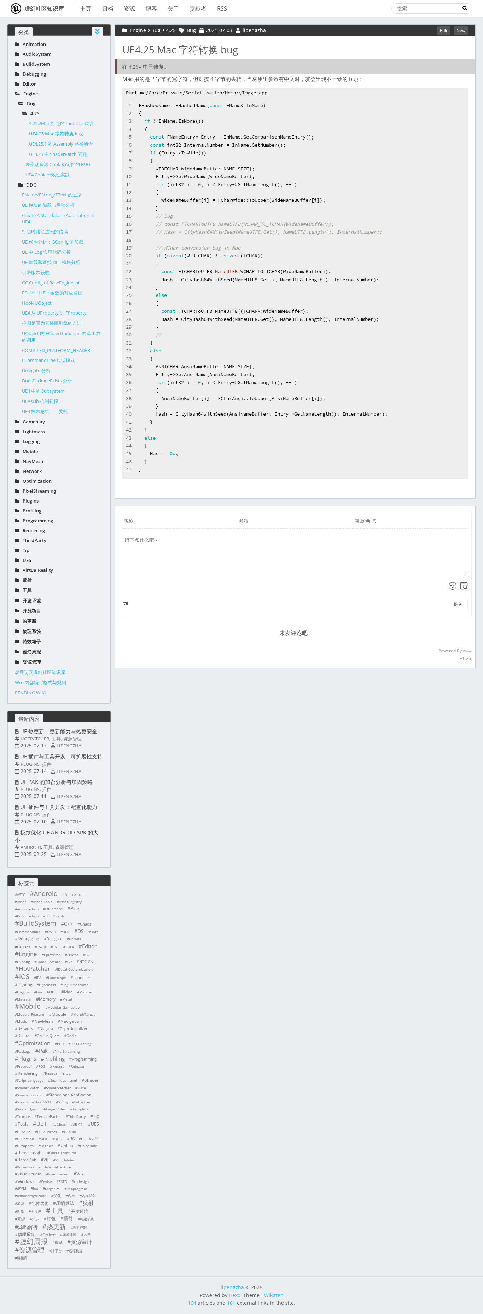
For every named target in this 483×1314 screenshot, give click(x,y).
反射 (25, 580)
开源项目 (30, 611)
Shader (92, 1080)
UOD (58, 1138)
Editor (27, 84)
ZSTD (63, 1181)
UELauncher (47, 1131)
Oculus (23, 1035)
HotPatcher (35, 738)
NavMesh (31, 461)
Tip (24, 550)
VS (57, 1159)
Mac (68, 992)
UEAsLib (23, 1131)
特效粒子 (30, 641)
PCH (60, 1043)
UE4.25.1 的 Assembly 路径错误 (61, 144)
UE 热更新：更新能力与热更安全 (58, 731)
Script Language (30, 1080)
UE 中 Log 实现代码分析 (46, 252)
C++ (68, 923)
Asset (21, 901)
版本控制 (79, 1227)
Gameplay (32, 421)
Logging (29, 441)
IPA (38, 977)
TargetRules (56, 1109)
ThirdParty (32, 540)
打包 (51, 1218)
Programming (36, 520)
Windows (25, 1181)
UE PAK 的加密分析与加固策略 (56, 781)
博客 (151, 8)
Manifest (86, 992)
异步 (35, 1218)
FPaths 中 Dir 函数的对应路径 (52, 292)
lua (35, 1188)
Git (69, 961)
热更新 (27, 621)
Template (80, 1109)
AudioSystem (35, 54)
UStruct (47, 1145)
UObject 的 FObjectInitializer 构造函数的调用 (61, 336)
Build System (28, 916)
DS (80, 931)
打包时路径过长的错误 (45, 231)
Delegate (54, 938)
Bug (29, 103)
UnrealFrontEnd (63, 1152)
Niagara (46, 1028)
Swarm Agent (28, 1109)
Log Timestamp (75, 984)
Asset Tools (42, 901)
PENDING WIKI (30, 693)
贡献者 (198, 8)
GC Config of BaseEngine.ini (50, 283)
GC (87, 954)
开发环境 (30, 600)
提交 (458, 604)
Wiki (80, 1174)
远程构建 (76, 1250)
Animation (32, 44)
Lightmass (32, 431)
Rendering (32, 530)
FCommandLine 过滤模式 (48, 360)
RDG (41, 1066)
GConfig (23, 961)
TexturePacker (49, 1116)
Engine (29, 93)
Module (59, 1014)
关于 (173, 8)
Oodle (71, 1035)
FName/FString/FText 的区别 (52, 195)
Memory (47, 999)
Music (22, 1021)
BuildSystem (34, 64)
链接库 (22, 1257)
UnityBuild (88, 1145)
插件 (46, 764)
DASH (51, 931)
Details (75, 938)
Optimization (35, 481)
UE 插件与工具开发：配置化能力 (58, 806)
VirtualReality (36, 570)
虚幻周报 (30, 652)
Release (77, 1066)
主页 (85, 8)
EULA (69, 946)
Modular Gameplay (63, 1007)
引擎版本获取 (36, 272)
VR (45, 1160)
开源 (21, 1218)
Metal (67, 999)
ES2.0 (41, 946)
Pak (43, 1050)
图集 (20, 1211)
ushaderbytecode (31, 1195)
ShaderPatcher (58, 1087)
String (63, 1101)
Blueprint (54, 908)
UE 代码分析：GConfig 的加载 (52, 242)
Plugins (29, 501)
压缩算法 (65, 1203)
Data (95, 931)
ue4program (76, 1188)
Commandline (28, 931)
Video (70, 1159)
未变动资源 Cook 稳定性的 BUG (57, 164)
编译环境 (69, 1234)
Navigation (71, 1021)
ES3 (56, 946)
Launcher (81, 977)
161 (231, 1303)
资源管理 (30, 662)
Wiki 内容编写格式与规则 (40, 682)
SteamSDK (42, 1101)
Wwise (46, 1181)
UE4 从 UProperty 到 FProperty (54, 313)
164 (192, 1303)
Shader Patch (28, 1087)
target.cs (52, 1188)
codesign (81, 1181)
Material (24, 999)
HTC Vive (87, 961)
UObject (76, 1138)
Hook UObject (37, 303)
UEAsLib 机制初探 (40, 401)
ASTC (21, 894)
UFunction (25, 1138)
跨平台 (56, 1250)
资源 (129, 8)
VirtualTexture (59, 1167)
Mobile (28, 451)
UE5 (25, 560)
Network (30, 471)
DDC (29, 185)
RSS (222, 8)
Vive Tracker (58, 1174)
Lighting (24, 984)
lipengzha (69, 746)
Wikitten (274, 1295)
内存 (71, 1195)
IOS (24, 976)
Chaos (85, 924)
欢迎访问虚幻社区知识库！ (42, 672)
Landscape (57, 977)
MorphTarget (84, 1014)
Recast (58, 1066)
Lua (39, 992)
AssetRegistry (70, 901)
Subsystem (83, 1101)
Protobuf (24, 1066)
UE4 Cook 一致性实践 (47, 174)
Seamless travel (63, 1080)
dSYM (21, 1188)
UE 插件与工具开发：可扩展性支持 (61, 756)
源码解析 (28, 1227)
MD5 (53, 992)
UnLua (66, 1145)
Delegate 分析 (36, 370)
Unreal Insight (30, 1152)
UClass (60, 1124)
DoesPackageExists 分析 (47, 380)
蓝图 (87, 1234)
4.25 (33, 113)
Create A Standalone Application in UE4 (58, 218)
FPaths (72, 954)
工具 (25, 590)
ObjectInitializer (73, 1028)
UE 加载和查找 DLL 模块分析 (51, 262)
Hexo (234, 1295)
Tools (23, 1124)
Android (31, 847)
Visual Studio (29, 1174)
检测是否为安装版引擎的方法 (52, 323)
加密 (20, 1203)
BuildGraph (54, 916)
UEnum (70, 1131)
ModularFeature (30, 1014)
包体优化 (39, 1203)
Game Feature (48, 961)
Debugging (32, 74)
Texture (23, 1116)
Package (24, 1051)
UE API (77, 1124)
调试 (59, 1242)
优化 (57, 1195)
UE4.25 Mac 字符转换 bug (56, 133)
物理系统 (30, 631)
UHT (44, 1138)
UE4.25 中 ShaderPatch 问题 (58, 154)
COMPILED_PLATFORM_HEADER (56, 350)
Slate (81, 1087)
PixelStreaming (37, 491)
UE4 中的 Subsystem (43, 391)
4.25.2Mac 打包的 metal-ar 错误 (61, 123)
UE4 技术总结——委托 (45, 411)
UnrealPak (26, 1159)
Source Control (29, 1094)
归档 (107, 8)
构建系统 (87, 1218)
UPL (95, 1138)
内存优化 (89, 1195)
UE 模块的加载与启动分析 (48, 205)
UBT (41, 1123)
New (460, 30)
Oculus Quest (48, 1035)
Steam (22, 1101)
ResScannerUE (58, 1073)
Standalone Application (70, 1094)
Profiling (30, 511)
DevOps (23, 946)
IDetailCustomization (75, 969)
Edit (443, 30)
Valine (467, 651)
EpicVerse (52, 954)
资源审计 (81, 1241)
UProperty (25, 1145)
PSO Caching (80, 1043)
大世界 (36, 1211)
